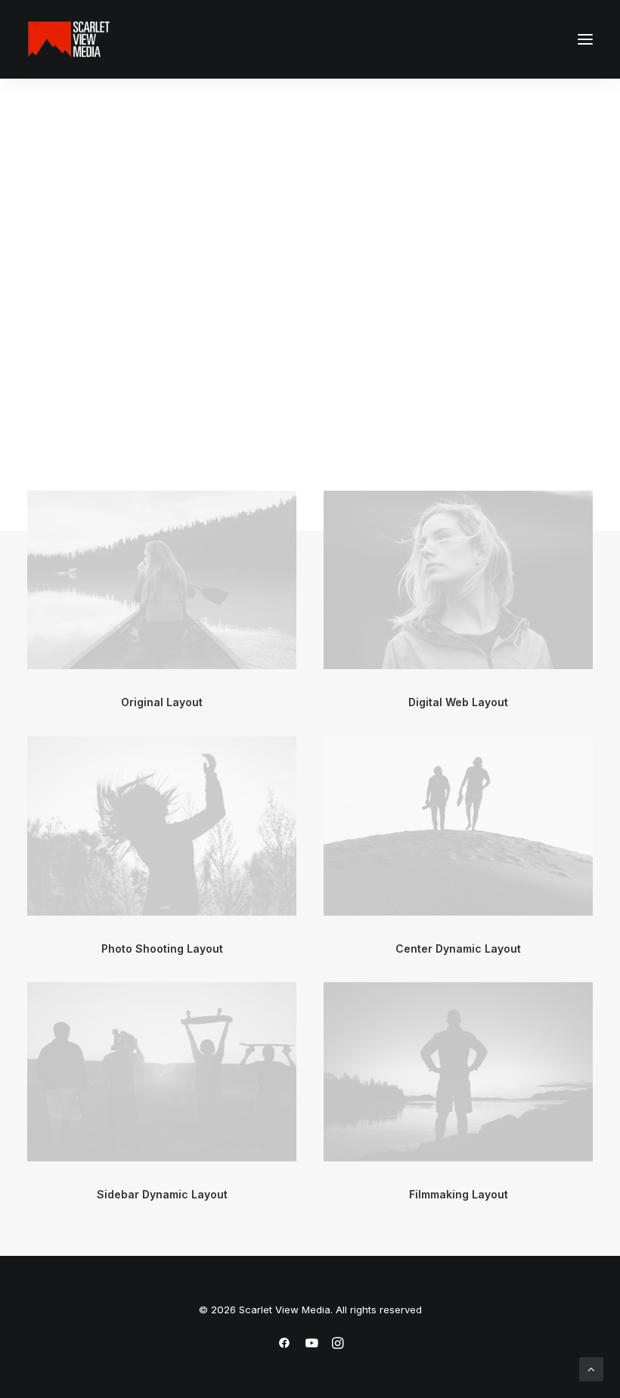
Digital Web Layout (458, 702)
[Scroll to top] (591, 1368)
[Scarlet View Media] (68, 39)
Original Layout (162, 702)
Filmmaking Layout (458, 1194)
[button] (585, 39)
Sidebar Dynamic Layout (162, 1194)
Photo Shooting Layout (162, 948)
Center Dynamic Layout (458, 948)
